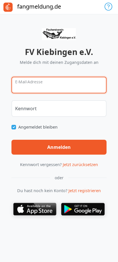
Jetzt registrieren (84, 190)
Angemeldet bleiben (38, 127)
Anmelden (59, 147)
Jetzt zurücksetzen (80, 164)
